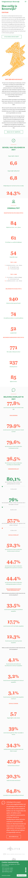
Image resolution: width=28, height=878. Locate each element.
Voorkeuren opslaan (6, 875)
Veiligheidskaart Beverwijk (10, 1)
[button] (25, 1)
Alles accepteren (22, 875)
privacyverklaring (5, 865)
